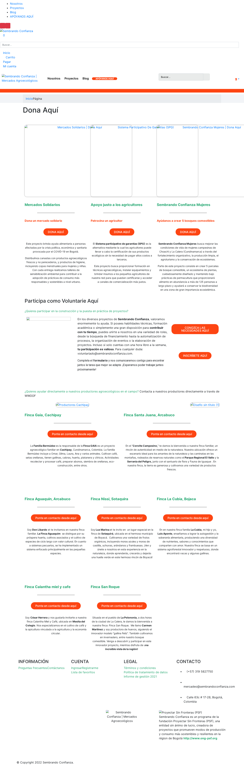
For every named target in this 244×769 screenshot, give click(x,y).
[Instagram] (109, 749)
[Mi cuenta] (219, 77)
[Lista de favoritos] (224, 79)
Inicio (6, 53)
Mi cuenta (9, 66)
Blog (13, 12)
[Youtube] (143, 749)
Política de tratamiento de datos (146, 672)
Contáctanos (55, 668)
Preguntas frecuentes (32, 668)
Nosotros (16, 3)
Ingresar (76, 668)
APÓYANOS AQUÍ (21, 16)
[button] (234, 79)
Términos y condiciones (140, 668)
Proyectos (17, 8)
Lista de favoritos (83, 672)
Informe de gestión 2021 (140, 676)
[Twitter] (126, 749)
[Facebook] (93, 749)
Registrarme (90, 668)
